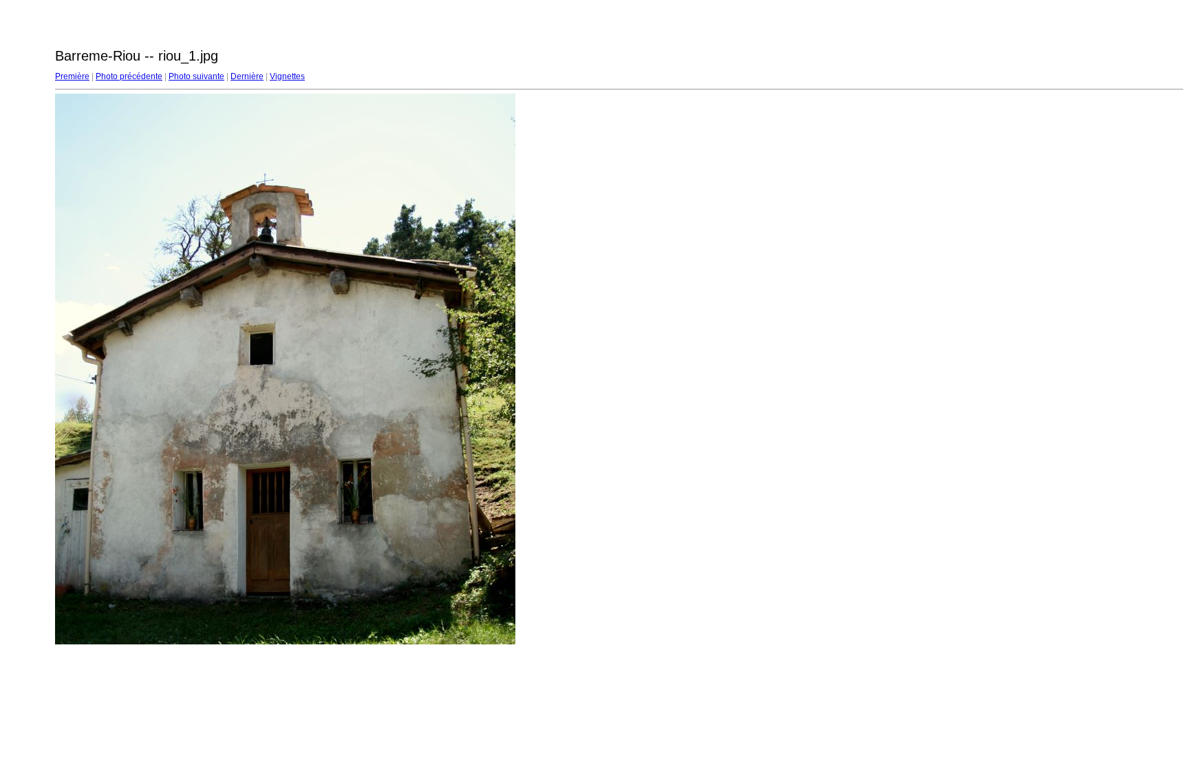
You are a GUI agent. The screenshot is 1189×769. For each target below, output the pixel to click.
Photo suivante (196, 76)
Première (72, 76)
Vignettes (287, 76)
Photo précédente (129, 76)
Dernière (247, 76)
